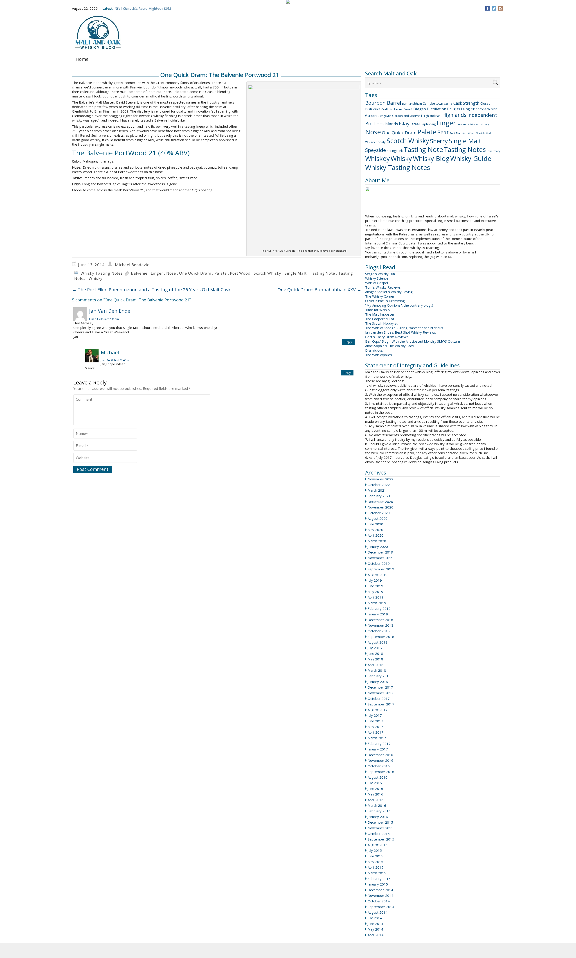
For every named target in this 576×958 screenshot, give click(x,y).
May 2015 (375, 861)
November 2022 (380, 479)
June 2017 (375, 721)
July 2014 (375, 918)
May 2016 (375, 794)
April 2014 (375, 935)
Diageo (419, 108)
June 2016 (375, 788)
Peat (443, 132)
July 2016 (375, 783)
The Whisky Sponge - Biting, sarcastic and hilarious (404, 327)
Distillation (436, 108)
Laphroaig (428, 124)
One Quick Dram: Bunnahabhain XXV (319, 290)
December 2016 (380, 754)
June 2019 (375, 586)
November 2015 (380, 828)
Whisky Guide (470, 158)
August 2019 (377, 574)
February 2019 (379, 608)
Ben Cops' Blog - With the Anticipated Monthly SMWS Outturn (412, 341)
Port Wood (468, 133)
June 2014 (375, 923)
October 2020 (379, 513)
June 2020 (375, 524)
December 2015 (380, 822)
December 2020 (380, 501)
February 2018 (379, 676)
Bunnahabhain (412, 104)
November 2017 (380, 693)
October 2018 (379, 631)
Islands (391, 124)
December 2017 (380, 687)
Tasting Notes (465, 149)
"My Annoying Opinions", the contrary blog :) (399, 305)
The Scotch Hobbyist (381, 323)
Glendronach (480, 109)
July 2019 (375, 580)
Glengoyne (384, 116)
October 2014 (379, 901)
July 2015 (375, 850)
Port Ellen (455, 133)
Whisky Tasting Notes (397, 167)
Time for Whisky (377, 309)
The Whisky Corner (379, 296)
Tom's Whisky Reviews (383, 287)
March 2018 (377, 670)
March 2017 (377, 738)
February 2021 (379, 496)
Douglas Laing (458, 108)
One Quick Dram (399, 133)
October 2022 (379, 484)
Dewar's (407, 109)
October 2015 (379, 833)
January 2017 (378, 749)
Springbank (395, 151)
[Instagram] (500, 8)
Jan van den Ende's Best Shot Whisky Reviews (400, 332)
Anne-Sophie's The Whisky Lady (389, 345)
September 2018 (381, 636)
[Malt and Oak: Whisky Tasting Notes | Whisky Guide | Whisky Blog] (98, 32)
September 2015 (381, 839)
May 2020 (375, 529)
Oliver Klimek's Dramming (385, 300)
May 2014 (375, 929)
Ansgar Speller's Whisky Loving (389, 291)
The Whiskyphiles (378, 354)
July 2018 (375, 648)
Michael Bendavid (132, 264)
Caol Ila (448, 103)
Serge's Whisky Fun (380, 273)
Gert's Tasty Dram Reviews (386, 336)
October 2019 (379, 563)
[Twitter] (494, 8)
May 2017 (375, 726)
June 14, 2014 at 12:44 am (104, 319)
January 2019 (378, 614)
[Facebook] (488, 8)
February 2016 (379, 811)
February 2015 (379, 878)
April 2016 (375, 800)
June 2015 (375, 856)
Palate (426, 131)
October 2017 (379, 698)
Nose (373, 131)
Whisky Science (376, 278)
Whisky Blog (431, 158)
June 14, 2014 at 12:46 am (115, 360)
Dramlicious (374, 350)
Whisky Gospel (376, 282)
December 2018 (380, 619)
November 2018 (380, 625)
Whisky (401, 158)
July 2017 (375, 715)
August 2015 (377, 845)
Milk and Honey (479, 124)
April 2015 (375, 867)
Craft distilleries (392, 109)
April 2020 (375, 535)
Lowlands (463, 124)
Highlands (454, 114)
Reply (348, 342)
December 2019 (380, 552)
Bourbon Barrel (383, 102)
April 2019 (375, 597)
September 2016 (381, 771)
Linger (446, 122)
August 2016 (377, 777)
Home (82, 59)
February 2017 (379, 743)
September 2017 (381, 704)
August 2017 (377, 709)
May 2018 (375, 659)
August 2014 (377, 912)
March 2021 (377, 490)
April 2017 (375, 732)
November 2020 (380, 507)
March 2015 (377, 873)
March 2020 (377, 541)
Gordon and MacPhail (407, 116)
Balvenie (139, 273)
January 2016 (378, 816)
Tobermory (493, 151)
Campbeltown (433, 103)
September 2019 (381, 569)
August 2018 (377, 642)
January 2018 (378, 681)
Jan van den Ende (109, 310)
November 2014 (380, 895)
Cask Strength (466, 103)
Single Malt (465, 140)
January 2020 (378, 546)
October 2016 (379, 766)
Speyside (375, 150)
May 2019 (375, 591)
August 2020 (377, 518)
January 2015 (378, 884)
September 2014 (381, 906)
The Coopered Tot (379, 318)
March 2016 (377, 805)
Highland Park (432, 116)
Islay (404, 123)
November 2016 (380, 760)
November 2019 (380, 558)
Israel (415, 124)
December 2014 (380, 890)
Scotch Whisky (408, 140)
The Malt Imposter (379, 314)
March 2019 (377, 603)
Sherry (439, 141)
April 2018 (375, 664)
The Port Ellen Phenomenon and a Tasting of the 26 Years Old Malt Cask (151, 290)
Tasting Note (423, 149)
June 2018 (375, 653)
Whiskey (377, 158)
